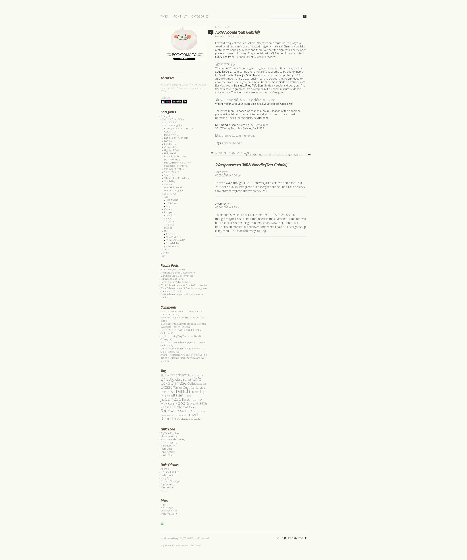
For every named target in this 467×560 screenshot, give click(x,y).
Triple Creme (168, 451)
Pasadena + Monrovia (176, 165)
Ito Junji (261, 231)
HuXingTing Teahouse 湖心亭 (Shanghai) (181, 337)
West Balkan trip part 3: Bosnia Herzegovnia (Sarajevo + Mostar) (184, 289)
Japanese (171, 398)
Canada (168, 209)
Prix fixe (182, 407)
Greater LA (170, 147)
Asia (166, 196)
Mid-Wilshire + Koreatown (178, 162)
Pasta (202, 403)
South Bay (169, 181)
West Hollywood (173, 187)
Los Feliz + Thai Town (175, 156)
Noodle (237, 143)
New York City (173, 237)
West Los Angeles (173, 190)
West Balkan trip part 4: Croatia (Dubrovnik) (184, 285)
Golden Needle (273, 85)
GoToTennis (167, 475)
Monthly (179, 16)
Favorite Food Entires (173, 119)
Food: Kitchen (169, 122)
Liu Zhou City (242, 57)
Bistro (200, 375)
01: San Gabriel (235, 36)
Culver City (170, 131)
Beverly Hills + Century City (178, 128)
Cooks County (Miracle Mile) (175, 282)
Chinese (227, 143)
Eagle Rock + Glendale (176, 137)
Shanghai (171, 203)
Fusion (195, 392)
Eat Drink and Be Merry (173, 439)
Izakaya (187, 395)
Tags (164, 16)
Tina (163, 348)
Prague (170, 221)
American (178, 375)
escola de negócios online (175, 317)
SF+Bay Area (173, 246)
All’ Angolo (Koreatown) (173, 269)
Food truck (170, 144)
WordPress (196, 545)
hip (203, 391)
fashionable (198, 388)
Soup (194, 411)
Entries (167, 507)
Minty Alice (166, 478)
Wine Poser (167, 487)
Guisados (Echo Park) (172, 278)
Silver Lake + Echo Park (176, 178)
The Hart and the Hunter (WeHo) (178, 272)
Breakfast (171, 378)
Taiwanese (165, 415)
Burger (187, 379)
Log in (164, 504)
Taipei (169, 206)
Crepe (199, 383)
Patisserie (168, 407)
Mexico (168, 227)
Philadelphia (173, 243)
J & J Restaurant (259, 125)
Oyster (193, 403)
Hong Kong (172, 199)
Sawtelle (168, 175)
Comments (169, 510)
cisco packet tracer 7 (172, 311)
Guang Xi (259, 57)
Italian (178, 395)
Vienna (170, 224)
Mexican (167, 403)
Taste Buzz (166, 448)
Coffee (192, 383)
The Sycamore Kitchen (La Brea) (183, 325)
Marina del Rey (172, 159)
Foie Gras (167, 392)
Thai (184, 415)
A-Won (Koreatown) (232, 153)
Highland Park (171, 150)
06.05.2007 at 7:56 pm (228, 175)
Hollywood (170, 153)
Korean (187, 399)
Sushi (201, 411)
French (181, 390)
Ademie (165, 468)
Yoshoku (199, 419)
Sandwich (170, 411)
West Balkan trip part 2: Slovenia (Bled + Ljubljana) (182, 296)
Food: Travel (169, 193)
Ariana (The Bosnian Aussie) (175, 354)
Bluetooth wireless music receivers (179, 323)
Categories (200, 16)
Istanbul (170, 215)
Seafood (185, 411)
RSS (290, 538)
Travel (165, 249)
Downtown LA (171, 134)
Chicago (170, 234)
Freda (221, 36)
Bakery (191, 375)
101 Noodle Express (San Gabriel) (276, 155)
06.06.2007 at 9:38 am (228, 207)
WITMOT (165, 490)
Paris (168, 218)
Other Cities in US (175, 240)
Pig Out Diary (168, 445)
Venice (168, 184)
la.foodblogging (169, 442)
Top (301, 538)
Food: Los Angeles (172, 125)
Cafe (196, 379)
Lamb (197, 399)
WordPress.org (169, 513)
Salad (192, 407)
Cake (165, 383)
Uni (176, 419)
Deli (204, 383)
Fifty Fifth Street (167, 545)
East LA (168, 141)
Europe (168, 212)
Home (279, 538)
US (165, 230)
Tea (179, 415)
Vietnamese (185, 419)
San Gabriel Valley (174, 168)
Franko (164, 342)
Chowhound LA (169, 436)
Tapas (174, 415)
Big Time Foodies (170, 433)
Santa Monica (171, 172)
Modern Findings (170, 481)
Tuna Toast (166, 455)
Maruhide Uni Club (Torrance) (177, 275)
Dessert (168, 387)
